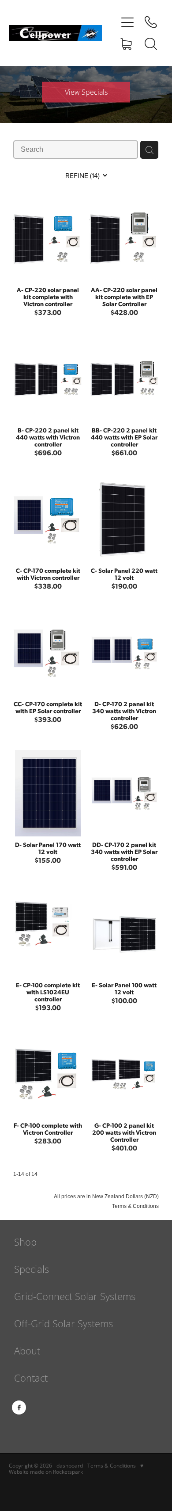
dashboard (69, 1465)
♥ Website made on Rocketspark (76, 1468)
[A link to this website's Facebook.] (19, 1407)
